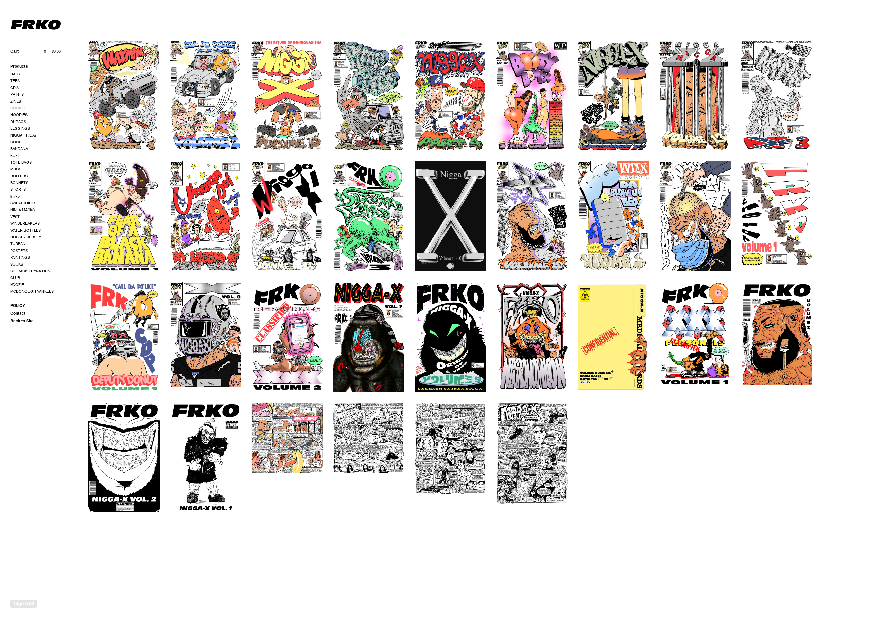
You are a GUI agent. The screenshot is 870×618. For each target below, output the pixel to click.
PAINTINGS (20, 257)
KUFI (14, 155)
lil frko (15, 196)
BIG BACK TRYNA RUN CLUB (30, 274)
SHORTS (18, 189)
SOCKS (16, 264)
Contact (17, 313)
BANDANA (19, 148)
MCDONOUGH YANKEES (32, 291)
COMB (15, 141)
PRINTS (17, 94)
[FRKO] (35, 25)
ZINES (15, 101)
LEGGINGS (20, 128)
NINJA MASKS (22, 209)
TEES (15, 80)
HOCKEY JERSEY (25, 236)
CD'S (14, 87)
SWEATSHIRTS (23, 202)
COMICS (17, 107)
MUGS (15, 168)
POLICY (17, 305)
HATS (15, 73)
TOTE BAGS (21, 162)
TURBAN (17, 243)
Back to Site (22, 320)
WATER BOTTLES (25, 230)
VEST (15, 216)
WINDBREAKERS (25, 223)
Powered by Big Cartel (23, 604)
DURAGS (18, 121)
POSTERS (19, 250)
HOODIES (19, 114)
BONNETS (19, 182)
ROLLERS (19, 175)
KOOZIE (17, 284)
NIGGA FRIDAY (23, 135)
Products (19, 66)
